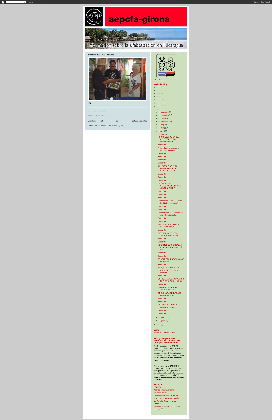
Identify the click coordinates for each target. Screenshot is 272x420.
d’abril (161, 131)
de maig (162, 128)
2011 (159, 103)
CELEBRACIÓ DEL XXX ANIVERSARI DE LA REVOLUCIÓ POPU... (167, 168)
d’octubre (162, 118)
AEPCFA (157, 387)
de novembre (164, 115)
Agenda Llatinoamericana (164, 390)
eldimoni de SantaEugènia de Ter (167, 406)
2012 (159, 100)
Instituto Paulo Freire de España (166, 398)
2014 (159, 93)
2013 (159, 96)
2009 (159, 109)
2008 (159, 325)
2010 (159, 106)
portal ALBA (158, 409)
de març (162, 134)
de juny (162, 125)
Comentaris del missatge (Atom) (111, 126)
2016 (159, 87)
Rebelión (157, 404)
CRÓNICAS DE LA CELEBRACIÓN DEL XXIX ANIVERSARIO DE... (169, 185)
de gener (162, 321)
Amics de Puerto (160, 393)
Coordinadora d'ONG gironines (166, 395)
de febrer (162, 317)
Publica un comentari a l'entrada (100, 115)
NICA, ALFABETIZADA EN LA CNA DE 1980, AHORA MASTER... (169, 270)
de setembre (164, 121)
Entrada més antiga (139, 121)
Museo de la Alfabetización (164, 333)
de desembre (164, 112)
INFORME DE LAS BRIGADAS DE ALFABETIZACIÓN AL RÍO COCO (170, 247)
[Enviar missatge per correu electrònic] (90, 103)
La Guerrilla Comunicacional (165, 401)
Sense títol (162, 145)
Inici (117, 121)
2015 (159, 90)
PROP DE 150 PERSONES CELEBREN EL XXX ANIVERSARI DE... (168, 139)
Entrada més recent (95, 121)
